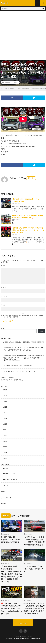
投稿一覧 (30, 178)
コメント (4, 266)
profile (3, 492)
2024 (5, 401)
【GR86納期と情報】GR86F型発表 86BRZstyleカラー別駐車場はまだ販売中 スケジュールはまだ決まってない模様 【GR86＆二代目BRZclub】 (23, 358)
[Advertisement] (23, 35)
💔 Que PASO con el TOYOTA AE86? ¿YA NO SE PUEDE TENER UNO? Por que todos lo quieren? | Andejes (11, 608)
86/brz (15, 82)
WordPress (36, 638)
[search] (43, 8)
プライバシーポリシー (8, 498)
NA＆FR (28, 636)
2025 (5, 396)
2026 (5, 390)
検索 (2, 328)
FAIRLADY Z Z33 (9, 474)
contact (3, 504)
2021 (5, 418)
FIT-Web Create (18, 638)
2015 (5, 452)
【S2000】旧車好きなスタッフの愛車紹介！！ (18, 366)
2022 (5, 413)
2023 (5, 407)
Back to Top (23, 623)
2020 (5, 424)
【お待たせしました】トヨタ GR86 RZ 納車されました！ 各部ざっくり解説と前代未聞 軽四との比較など (34, 541)
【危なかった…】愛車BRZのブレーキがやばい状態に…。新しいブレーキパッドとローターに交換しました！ (28, 230)
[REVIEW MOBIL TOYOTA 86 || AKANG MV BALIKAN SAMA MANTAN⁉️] (6, 219)
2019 (5, 430)
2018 (5, 435)
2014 (5, 458)
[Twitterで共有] (34, 97)
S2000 (5, 485)
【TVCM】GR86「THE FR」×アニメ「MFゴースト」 (20, 371)
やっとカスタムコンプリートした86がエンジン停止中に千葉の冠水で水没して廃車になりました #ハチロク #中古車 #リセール (34, 608)
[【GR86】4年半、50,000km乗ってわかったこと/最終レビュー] (6, 203)
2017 (5, 441)
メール (4, 296)
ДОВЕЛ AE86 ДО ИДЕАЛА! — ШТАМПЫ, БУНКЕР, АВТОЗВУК (23, 342)
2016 (5, 447)
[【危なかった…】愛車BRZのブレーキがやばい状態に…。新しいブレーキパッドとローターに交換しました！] (6, 232)
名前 (3, 287)
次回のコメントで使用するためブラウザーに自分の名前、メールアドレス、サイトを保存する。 (23, 316)
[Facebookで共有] (12, 97)
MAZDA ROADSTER (10, 480)
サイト (3, 305)
